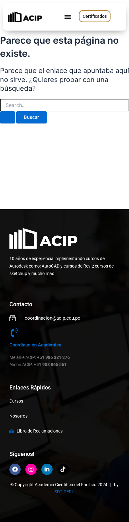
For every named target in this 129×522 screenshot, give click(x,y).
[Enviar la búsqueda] (7, 117)
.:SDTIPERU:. (64, 491)
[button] (67, 17)
